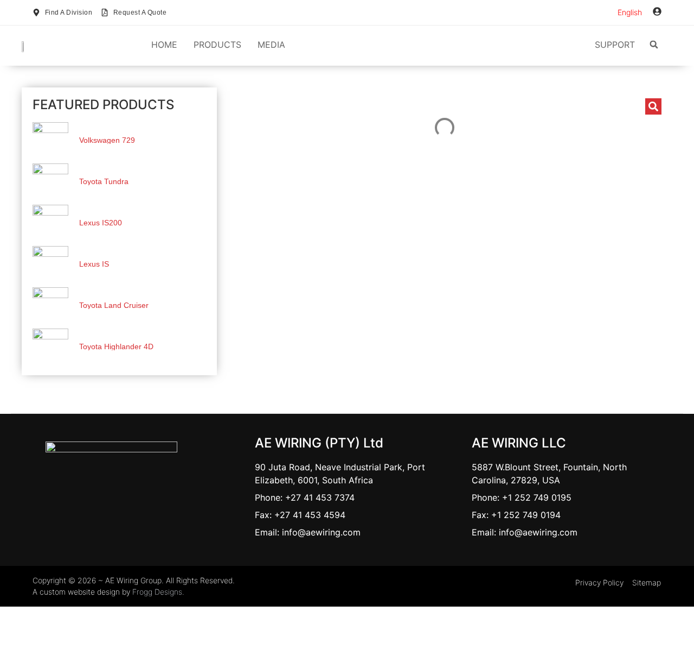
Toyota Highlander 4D (116, 346)
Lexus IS (94, 264)
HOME (164, 44)
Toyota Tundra (103, 181)
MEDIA (271, 44)
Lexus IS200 (100, 222)
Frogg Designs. (158, 591)
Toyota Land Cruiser (114, 305)
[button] (654, 44)
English (630, 12)
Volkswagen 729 (107, 140)
